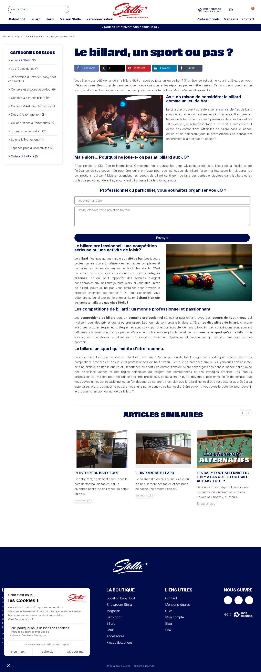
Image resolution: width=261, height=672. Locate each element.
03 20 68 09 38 (212, 9)
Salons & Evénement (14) (27, 139)
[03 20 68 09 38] (200, 10)
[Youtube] (249, 600)
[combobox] (32, 9)
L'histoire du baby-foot (96, 473)
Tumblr (190, 68)
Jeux (50, 19)
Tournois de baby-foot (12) (29, 131)
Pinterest (139, 68)
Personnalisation (99, 19)
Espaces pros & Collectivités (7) (32, 148)
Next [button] (248, 413)
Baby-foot (17, 19)
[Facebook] (228, 600)
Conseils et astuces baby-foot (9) (33, 89)
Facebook (89, 68)
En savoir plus (83, 500)
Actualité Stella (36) (24, 60)
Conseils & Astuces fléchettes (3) (33, 106)
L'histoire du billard (155, 473)
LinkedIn (165, 68)
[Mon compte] (243, 9)
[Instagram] (238, 600)
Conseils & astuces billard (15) (31, 97)
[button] (251, 9)
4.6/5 (227, 614)
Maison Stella (70, 19)
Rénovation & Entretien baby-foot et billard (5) (32, 79)
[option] (102, 469)
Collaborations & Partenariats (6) (32, 123)
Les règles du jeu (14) (25, 68)
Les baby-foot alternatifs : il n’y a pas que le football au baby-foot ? (223, 477)
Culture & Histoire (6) (25, 156)
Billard (36, 19)
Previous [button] (242, 413)
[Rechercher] (65, 9)
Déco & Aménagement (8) (28, 114)
